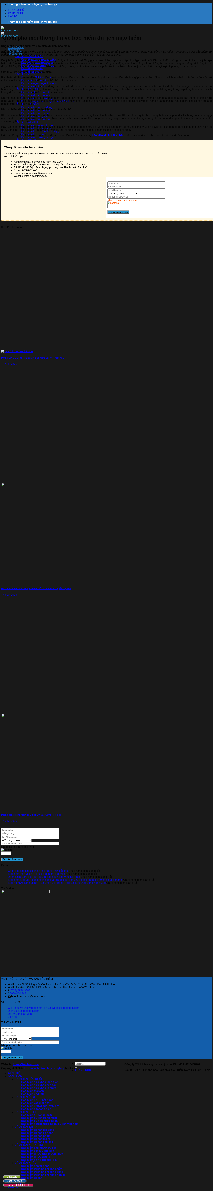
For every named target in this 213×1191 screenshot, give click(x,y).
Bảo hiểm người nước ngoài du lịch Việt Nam (49, 1123)
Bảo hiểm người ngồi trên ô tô (39, 83)
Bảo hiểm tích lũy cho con (37, 1150)
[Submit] (76, 1067)
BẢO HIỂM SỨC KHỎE (29, 56)
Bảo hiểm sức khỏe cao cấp (39, 1085)
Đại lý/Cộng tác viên (20, 1013)
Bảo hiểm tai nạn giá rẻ (35, 1138)
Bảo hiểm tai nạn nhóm (35, 113)
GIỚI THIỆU (15, 1073)
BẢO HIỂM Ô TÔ (25, 74)
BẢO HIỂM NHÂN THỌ (29, 1144)
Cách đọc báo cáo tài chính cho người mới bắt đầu (38, 870)
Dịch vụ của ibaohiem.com (23, 1010)
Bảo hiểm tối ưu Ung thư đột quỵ (42, 1153)
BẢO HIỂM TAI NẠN (27, 1126)
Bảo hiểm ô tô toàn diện (36, 1109)
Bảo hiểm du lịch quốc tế (37, 1115)
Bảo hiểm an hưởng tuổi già (37, 137)
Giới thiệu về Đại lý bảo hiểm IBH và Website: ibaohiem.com (43, 1007)
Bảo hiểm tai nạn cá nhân (37, 1132)
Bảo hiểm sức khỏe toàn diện (39, 1082)
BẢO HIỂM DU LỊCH (27, 1112)
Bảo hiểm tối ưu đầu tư (35, 1156)
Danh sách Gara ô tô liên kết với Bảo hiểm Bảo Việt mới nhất (44, 876)
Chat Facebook (15, 1180)
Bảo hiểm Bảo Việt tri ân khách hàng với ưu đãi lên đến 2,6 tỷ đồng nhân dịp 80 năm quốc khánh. (65, 879)
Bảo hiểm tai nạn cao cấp (37, 1141)
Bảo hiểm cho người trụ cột (37, 125)
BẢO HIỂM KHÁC (26, 1162)
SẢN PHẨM (15, 1076)
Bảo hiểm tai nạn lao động (36, 107)
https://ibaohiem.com (26, 1064)
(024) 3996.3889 (20, 990)
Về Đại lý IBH (16, 13)
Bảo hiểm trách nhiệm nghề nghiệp (43, 1174)
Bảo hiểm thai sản (32, 68)
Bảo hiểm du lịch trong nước (38, 95)
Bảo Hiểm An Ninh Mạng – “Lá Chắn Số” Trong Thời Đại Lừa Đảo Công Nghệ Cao (57, 882)
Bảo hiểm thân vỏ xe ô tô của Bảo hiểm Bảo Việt (36, 873)
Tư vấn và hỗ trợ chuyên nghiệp (44, 1068)
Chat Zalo (12, 1176)
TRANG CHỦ (16, 10)
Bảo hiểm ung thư (32, 1094)
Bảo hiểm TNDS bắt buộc (37, 1100)
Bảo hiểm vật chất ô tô (35, 1103)
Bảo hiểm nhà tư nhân (35, 1165)
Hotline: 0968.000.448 (18, 1185)
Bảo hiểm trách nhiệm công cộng (42, 1171)
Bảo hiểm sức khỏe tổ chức (38, 1088)
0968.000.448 (18, 993)
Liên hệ (12, 16)
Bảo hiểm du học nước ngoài (39, 1120)
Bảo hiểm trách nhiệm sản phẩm (41, 1168)
